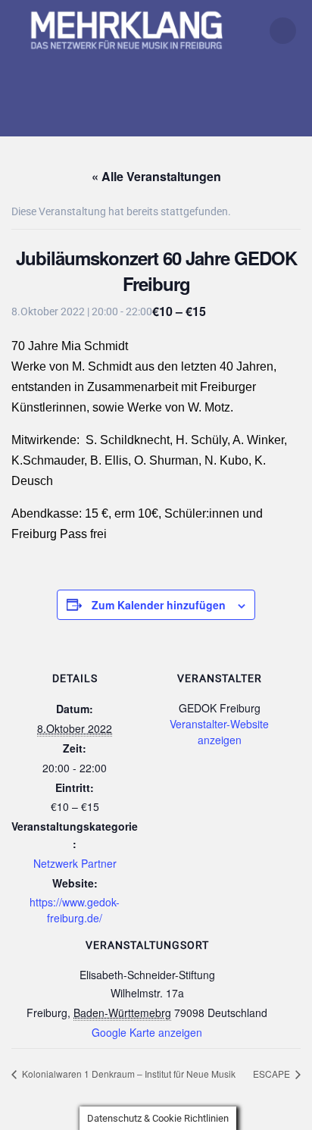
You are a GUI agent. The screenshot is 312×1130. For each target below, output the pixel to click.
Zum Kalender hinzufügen (159, 604)
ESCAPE (272, 1073)
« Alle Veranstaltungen (156, 176)
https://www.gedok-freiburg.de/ (75, 909)
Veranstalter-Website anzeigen (219, 731)
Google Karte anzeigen (147, 1032)
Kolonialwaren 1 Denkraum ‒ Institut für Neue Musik (128, 1073)
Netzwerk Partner (75, 863)
